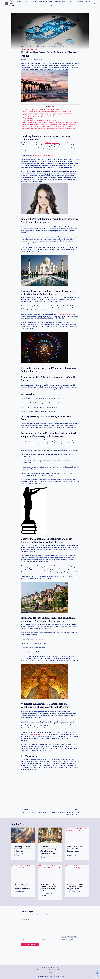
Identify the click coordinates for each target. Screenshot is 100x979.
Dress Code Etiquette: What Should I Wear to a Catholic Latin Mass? (65, 812)
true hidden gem (65, 314)
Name (24, 939)
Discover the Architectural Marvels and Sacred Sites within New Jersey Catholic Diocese (47, 113)
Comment (25, 919)
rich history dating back (52, 143)
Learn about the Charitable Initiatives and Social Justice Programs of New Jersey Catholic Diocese (50, 122)
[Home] (21, 46)
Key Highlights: (28, 118)
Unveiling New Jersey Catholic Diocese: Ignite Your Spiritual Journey (43, 120)
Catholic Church (25, 49)
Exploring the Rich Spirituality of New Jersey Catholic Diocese (40, 117)
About (87, 1)
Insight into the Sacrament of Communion (34, 811)
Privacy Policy (59, 976)
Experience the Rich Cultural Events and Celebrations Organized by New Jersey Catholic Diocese (49, 126)
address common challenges (37, 734)
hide (53, 106)
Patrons (42, 1)
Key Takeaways (26, 130)
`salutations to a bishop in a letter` (43, 155)
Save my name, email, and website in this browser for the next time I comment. (70, 938)
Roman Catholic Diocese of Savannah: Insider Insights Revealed (76, 886)
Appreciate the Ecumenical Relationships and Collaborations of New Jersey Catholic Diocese (48, 128)
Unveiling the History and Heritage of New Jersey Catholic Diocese (41, 109)
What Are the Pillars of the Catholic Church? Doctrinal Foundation (23, 886)
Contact (54, 5)
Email (44, 939)
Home (19, 1)
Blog (57, 967)
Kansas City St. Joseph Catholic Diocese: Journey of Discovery (23, 849)
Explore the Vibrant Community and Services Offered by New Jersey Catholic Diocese (46, 111)
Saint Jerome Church (27, 59)
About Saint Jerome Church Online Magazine (50, 970)
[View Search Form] (94, 3)
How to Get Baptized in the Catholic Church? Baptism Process (75, 849)
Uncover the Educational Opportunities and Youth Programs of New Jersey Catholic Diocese (48, 124)
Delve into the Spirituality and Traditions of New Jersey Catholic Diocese (43, 115)
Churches (34, 49)
